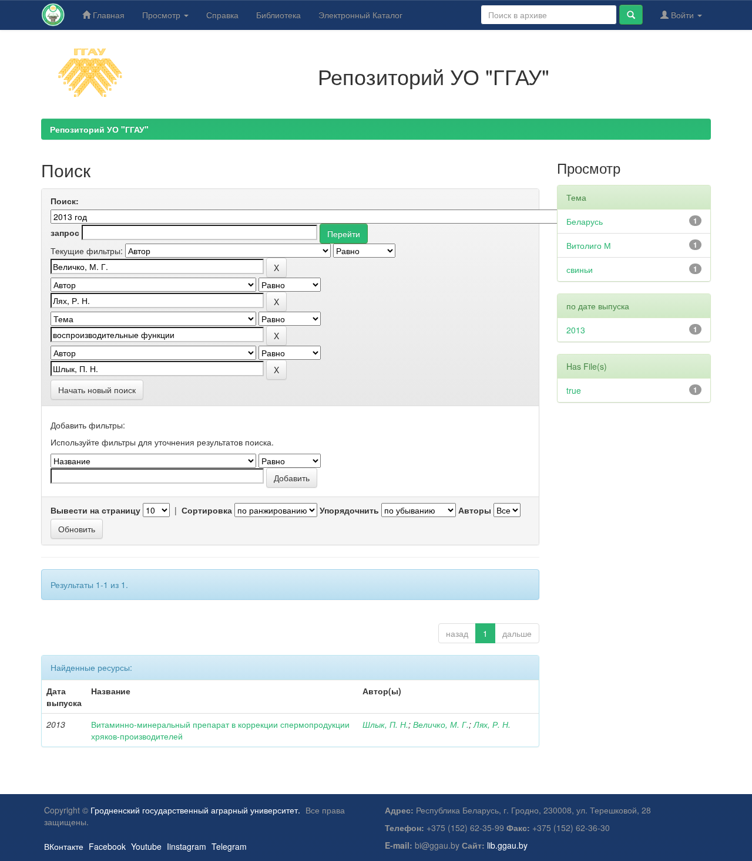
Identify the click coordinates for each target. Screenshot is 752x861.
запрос (65, 232)
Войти (682, 15)
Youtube (146, 846)
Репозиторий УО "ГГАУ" (99, 129)
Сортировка (207, 510)
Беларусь (584, 221)
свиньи (579, 269)
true (573, 390)
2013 (575, 330)
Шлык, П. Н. (385, 724)
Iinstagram (186, 846)
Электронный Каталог (360, 15)
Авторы (474, 510)
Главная (107, 15)
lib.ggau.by (507, 845)
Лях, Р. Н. (492, 724)
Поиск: (65, 201)
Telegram (229, 846)
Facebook (107, 846)
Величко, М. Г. (441, 724)
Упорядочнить (349, 510)
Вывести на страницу (95, 510)
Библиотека (278, 15)
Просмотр (162, 15)
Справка (222, 15)
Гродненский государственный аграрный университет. (195, 810)
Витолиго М (588, 245)
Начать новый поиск (97, 390)
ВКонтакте (63, 846)
